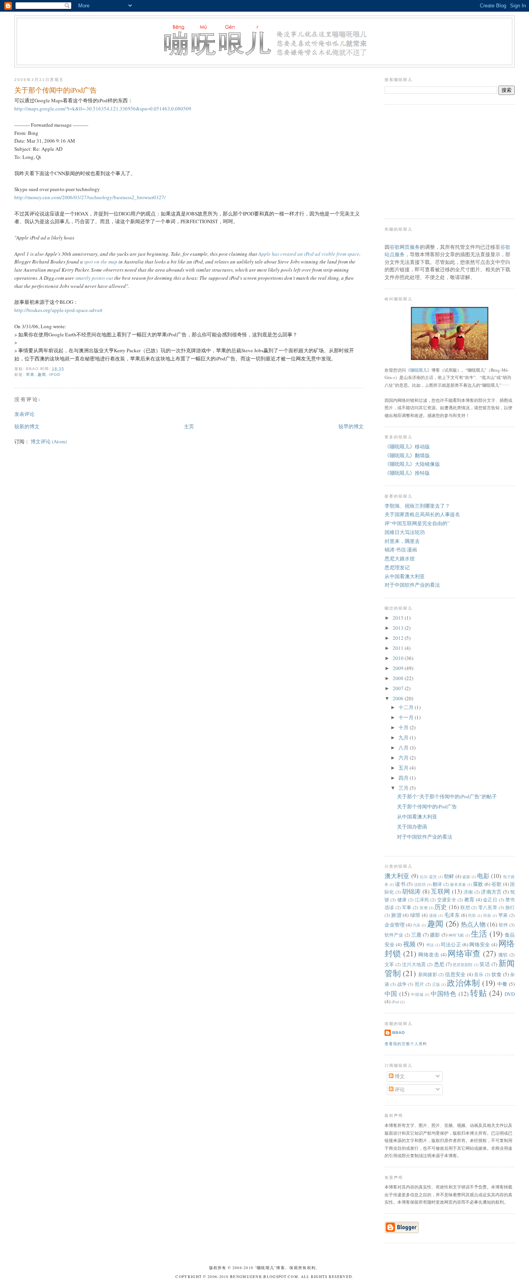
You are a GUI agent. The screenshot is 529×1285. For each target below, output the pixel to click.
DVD (510, 993)
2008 (399, 678)
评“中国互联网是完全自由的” (417, 523)
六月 (404, 757)
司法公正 (451, 944)
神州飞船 (456, 935)
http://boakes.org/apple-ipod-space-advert (58, 310)
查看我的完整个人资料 (406, 1044)
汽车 (417, 925)
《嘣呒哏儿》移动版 (407, 446)
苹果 (30, 374)
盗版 (466, 876)
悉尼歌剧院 (463, 964)
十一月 (406, 717)
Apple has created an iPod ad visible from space (308, 253)
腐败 (478, 883)
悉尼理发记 (397, 567)
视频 (409, 944)
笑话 (484, 964)
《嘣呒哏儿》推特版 (407, 472)
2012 (399, 637)
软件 (503, 925)
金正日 (490, 900)
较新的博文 (27, 426)
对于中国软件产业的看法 (412, 584)
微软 (503, 955)
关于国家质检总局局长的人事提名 (422, 514)
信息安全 (455, 974)
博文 (399, 1076)
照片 (419, 984)
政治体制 (463, 982)
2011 (399, 647)
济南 (468, 892)
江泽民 (422, 900)
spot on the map (100, 261)
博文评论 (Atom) (49, 441)
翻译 (437, 884)
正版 (436, 984)
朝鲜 (449, 876)
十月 (404, 727)
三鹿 (416, 934)
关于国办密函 (412, 826)
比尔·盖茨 (428, 876)
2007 (399, 688)
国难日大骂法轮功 (405, 532)
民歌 (472, 915)
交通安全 (446, 900)
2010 (399, 658)
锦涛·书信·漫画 (401, 549)
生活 (479, 933)
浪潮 (423, 907)
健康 (402, 900)
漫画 (433, 915)
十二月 (406, 707)
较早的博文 (351, 426)
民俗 (487, 915)
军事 (407, 907)
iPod (54, 374)
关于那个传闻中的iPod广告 (55, 90)
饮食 (496, 974)
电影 (483, 876)
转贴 (478, 992)
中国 (391, 993)
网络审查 (464, 953)
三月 (404, 787)
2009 (399, 668)
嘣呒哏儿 (418, 370)
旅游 (396, 914)
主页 (189, 426)
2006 (399, 698)
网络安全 (479, 944)
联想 (465, 907)
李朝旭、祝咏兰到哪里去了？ (417, 505)
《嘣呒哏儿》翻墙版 (407, 455)
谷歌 (496, 883)
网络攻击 (428, 954)
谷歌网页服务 (405, 246)
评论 (399, 1089)
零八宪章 (487, 907)
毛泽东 (452, 914)
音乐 (479, 974)
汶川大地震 (414, 964)
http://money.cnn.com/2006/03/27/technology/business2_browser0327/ (90, 197)
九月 (404, 737)
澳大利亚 (397, 876)
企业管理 (395, 924)
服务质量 (458, 884)
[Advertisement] (443, 160)
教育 (469, 899)
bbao (398, 1032)
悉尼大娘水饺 (400, 558)
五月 (404, 767)
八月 (404, 747)
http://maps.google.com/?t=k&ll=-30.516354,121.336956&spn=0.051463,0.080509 (102, 108)
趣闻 (42, 374)
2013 (399, 627)
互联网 (440, 891)
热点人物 (473, 924)
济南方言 (491, 891)
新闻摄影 (427, 974)
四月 (404, 777)
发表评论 (24, 413)
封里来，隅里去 (402, 540)
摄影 (435, 934)
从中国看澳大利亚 (405, 576)
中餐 (502, 983)
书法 (430, 944)
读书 (400, 883)
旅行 (510, 907)
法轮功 (420, 884)
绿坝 (415, 914)
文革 (389, 964)
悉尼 (439, 964)
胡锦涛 (411, 891)
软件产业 (394, 935)
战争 (402, 984)
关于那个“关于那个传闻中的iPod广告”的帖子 (447, 796)
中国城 (417, 994)
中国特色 (444, 993)
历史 (441, 907)
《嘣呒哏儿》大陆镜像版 (412, 463)
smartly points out (94, 277)
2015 (399, 617)
